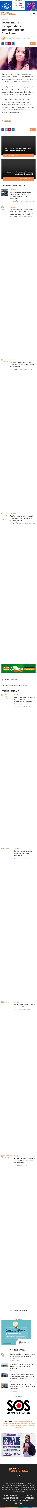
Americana (25, 82)
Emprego (20, 1498)
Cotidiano (4, 19)
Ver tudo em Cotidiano (17, 1310)
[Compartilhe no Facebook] (2, 43)
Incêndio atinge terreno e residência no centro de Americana (23, 853)
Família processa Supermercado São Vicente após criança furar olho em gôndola (21, 518)
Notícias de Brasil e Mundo (18, 1423)
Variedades (13, 1425)
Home (6, 1495)
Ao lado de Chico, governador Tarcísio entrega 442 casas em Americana (24, 1160)
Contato (18, 1503)
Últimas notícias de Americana (22, 1421)
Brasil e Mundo (9, 1498)
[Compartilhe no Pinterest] (9, 43)
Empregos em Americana (26, 1425)
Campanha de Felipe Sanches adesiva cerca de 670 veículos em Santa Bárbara (22, 1356)
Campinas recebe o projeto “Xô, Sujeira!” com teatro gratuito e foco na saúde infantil (22, 1386)
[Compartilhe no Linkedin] (13, 43)
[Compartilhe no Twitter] (6, 43)
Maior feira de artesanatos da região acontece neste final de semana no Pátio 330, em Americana (20, 195)
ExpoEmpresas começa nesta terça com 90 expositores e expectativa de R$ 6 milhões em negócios (22, 1376)
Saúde (8, 1500)
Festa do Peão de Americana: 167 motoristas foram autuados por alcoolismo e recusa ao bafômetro (22, 212)
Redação (11, 38)
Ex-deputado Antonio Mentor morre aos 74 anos (24, 1006)
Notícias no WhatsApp (22, 1500)
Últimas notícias (16, 1495)
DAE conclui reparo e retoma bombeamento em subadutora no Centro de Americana (24, 700)
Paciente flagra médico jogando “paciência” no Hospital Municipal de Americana (22, 364)
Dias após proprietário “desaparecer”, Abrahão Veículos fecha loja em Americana (22, 1366)
